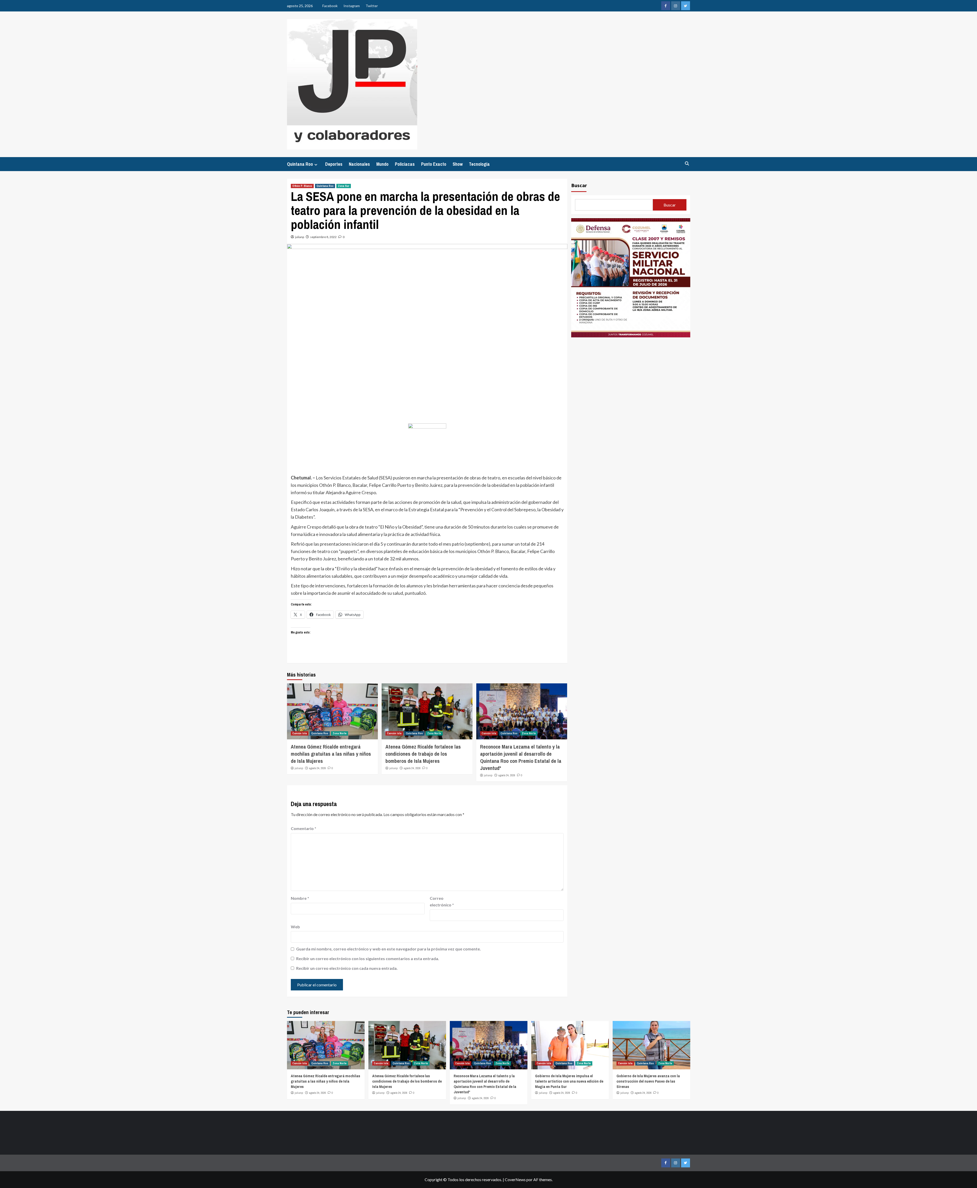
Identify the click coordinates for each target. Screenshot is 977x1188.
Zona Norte (340, 733)
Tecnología (479, 164)
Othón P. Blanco (302, 186)
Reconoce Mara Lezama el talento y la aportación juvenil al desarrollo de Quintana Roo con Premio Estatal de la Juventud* (520, 757)
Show (458, 164)
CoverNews (515, 1179)
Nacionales (359, 164)
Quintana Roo (300, 164)
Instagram (351, 6)
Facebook (330, 6)
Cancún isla (299, 733)
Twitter (372, 6)
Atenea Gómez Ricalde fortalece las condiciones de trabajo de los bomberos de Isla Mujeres (423, 753)
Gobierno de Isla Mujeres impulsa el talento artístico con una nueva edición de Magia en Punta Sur (569, 1081)
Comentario (303, 828)
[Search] (687, 163)
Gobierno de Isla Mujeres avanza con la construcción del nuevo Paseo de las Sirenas (648, 1081)
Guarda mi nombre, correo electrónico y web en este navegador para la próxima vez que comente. (388, 948)
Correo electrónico (442, 901)
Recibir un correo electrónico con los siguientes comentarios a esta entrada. (367, 958)
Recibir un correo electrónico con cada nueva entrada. (347, 968)
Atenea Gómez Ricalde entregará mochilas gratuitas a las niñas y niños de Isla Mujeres (331, 753)
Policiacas (405, 164)
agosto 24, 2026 (317, 768)
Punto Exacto (433, 164)
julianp (299, 237)
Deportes (333, 164)
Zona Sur (343, 186)
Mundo (382, 164)
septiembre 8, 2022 (323, 237)
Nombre (300, 898)
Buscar (579, 185)
